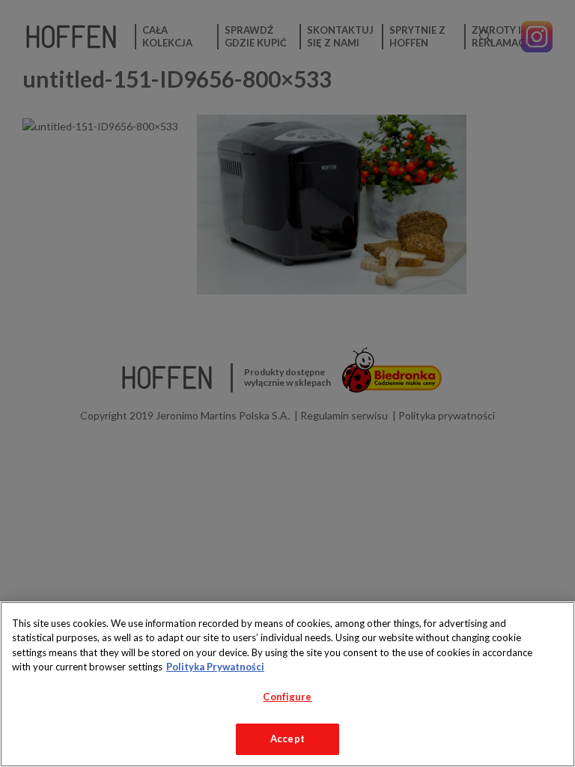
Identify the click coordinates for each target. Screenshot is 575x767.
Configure (287, 697)
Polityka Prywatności (215, 667)
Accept (287, 739)
